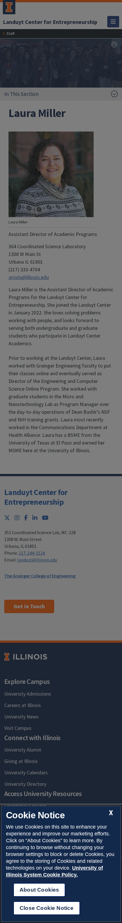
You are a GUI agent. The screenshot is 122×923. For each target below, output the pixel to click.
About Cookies (39, 890)
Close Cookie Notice (47, 908)
